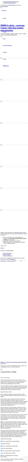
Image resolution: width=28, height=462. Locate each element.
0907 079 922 (12, 5)
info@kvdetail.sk (4, 6)
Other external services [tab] (5, 428)
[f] (14, 166)
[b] (14, 123)
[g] (14, 188)
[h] (14, 210)
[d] (14, 80)
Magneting (13, 259)
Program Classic (18, 232)
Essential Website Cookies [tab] (6, 391)
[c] (14, 36)
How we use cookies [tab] (5, 377)
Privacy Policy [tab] (4, 456)
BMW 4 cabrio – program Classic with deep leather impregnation (13, 28)
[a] (14, 101)
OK (1, 369)
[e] (14, 145)
